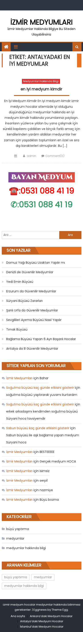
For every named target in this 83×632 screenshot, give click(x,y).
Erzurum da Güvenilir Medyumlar (31, 291)
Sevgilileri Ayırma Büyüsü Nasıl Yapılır (34, 320)
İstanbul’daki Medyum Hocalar (42, 626)
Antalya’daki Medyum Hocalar (41, 621)
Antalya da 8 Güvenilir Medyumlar (32, 348)
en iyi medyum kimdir (41, 89)
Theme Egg (60, 610)
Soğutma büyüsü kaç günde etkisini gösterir (40, 387)
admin (31, 156)
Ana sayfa (18, 616)
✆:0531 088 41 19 (42, 204)
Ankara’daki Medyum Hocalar (51, 616)
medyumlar (15, 538)
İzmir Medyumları (41, 22)
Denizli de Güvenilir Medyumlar (29, 272)
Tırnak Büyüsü (16, 329)
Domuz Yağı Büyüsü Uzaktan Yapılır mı (35, 262)
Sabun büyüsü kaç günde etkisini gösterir (37, 428)
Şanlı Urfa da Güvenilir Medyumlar (32, 310)
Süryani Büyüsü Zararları (24, 301)
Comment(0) (54, 156)
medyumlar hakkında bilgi (41, 81)
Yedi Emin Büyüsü (19, 281)
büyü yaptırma (17, 529)
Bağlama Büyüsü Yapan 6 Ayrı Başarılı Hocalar (41, 339)
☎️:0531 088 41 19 (41, 190)
